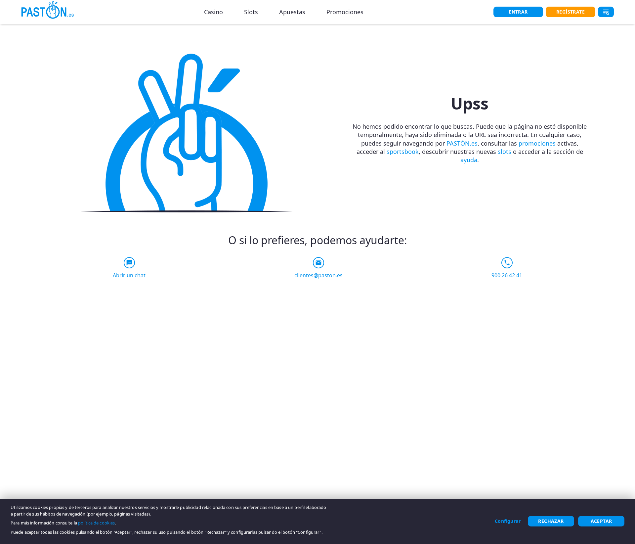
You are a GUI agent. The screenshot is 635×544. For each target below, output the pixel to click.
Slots (251, 12)
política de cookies (96, 523)
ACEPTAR (601, 521)
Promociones (344, 12)
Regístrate (570, 12)
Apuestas (292, 12)
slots (504, 152)
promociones (537, 143)
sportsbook (403, 152)
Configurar (508, 521)
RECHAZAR (551, 521)
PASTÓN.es (462, 143)
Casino (213, 12)
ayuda (468, 160)
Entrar (518, 12)
